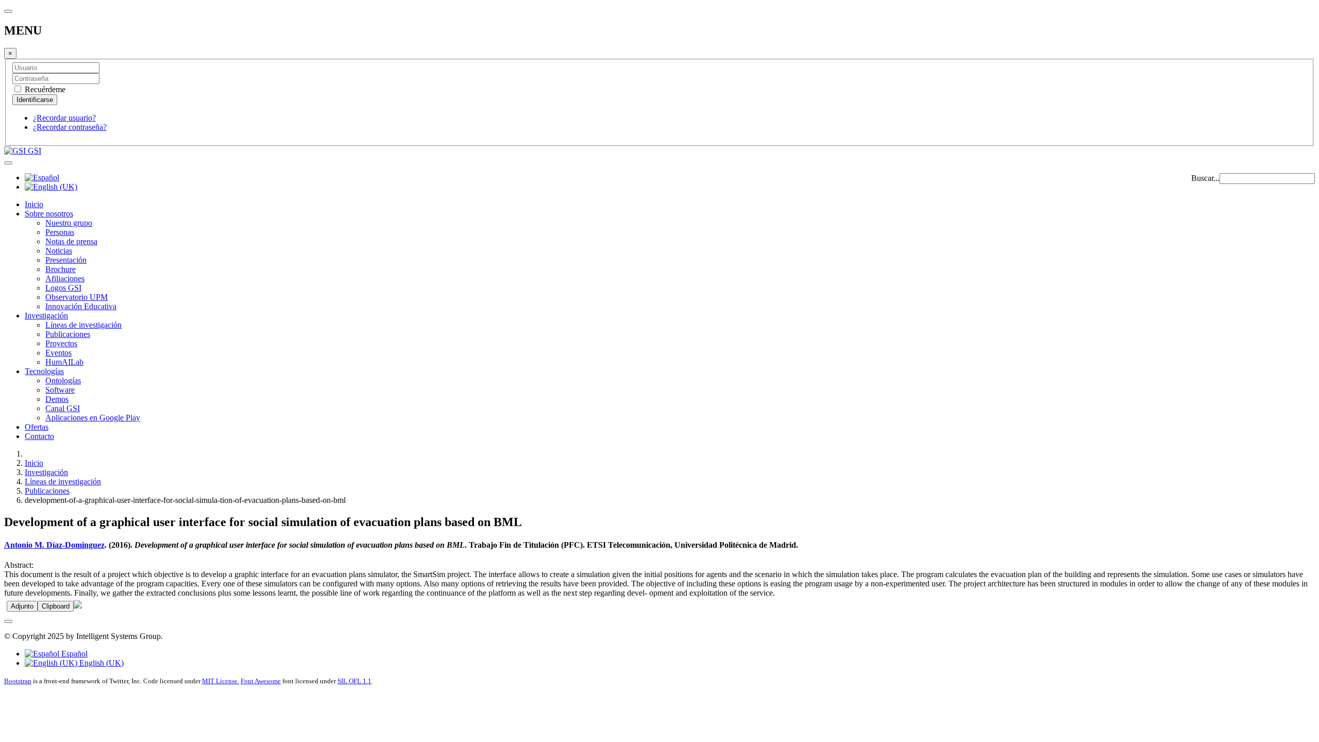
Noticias (58, 250)
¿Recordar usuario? (64, 117)
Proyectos (61, 343)
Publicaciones (67, 334)
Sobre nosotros (49, 213)
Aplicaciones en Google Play (92, 417)
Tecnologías (44, 371)
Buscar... (1205, 178)
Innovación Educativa (80, 306)
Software (60, 389)
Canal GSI (62, 408)
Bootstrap (17, 681)
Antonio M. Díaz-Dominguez (54, 545)
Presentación (66, 260)
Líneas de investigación (83, 325)
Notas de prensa (71, 241)
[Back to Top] (8, 621)
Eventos (58, 352)
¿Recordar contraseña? (70, 127)
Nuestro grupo (68, 222)
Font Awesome (261, 681)
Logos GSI (63, 287)
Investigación (46, 315)
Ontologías (63, 380)
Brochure (60, 269)
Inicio (34, 204)
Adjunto (22, 606)
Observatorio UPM (76, 297)
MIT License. (220, 681)
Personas (59, 232)
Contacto (39, 436)
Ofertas (36, 427)
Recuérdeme (44, 89)
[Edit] (78, 605)
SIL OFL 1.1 (354, 681)
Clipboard (56, 606)
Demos (57, 399)
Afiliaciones (64, 278)
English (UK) (100, 663)
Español (73, 653)
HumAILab (64, 362)
